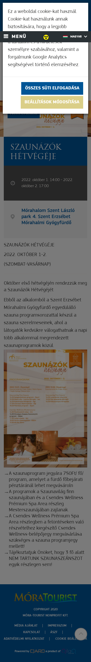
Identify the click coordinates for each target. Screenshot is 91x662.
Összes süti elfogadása (52, 88)
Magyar (76, 36)
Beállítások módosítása (52, 102)
